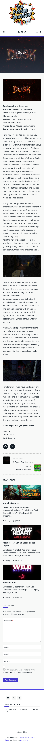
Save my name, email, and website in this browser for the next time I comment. (19, 671)
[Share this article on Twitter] (12, 446)
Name (7, 647)
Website (7, 661)
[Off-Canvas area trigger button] (4, 32)
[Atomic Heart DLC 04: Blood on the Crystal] (22, 532)
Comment (8, 621)
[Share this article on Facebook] (5, 446)
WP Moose (24, 740)
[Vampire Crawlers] (22, 492)
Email (6, 654)
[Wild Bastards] (22, 572)
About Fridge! (22, 732)
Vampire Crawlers (11, 503)
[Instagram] (25, 32)
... (10, 516)
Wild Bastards (9, 582)
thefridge (17, 58)
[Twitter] (22, 32)
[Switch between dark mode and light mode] (37, 32)
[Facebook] (19, 32)
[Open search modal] (40, 32)
